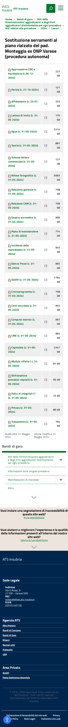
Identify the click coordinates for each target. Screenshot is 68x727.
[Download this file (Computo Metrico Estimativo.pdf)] (9, 336)
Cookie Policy (11, 718)
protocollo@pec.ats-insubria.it (19, 599)
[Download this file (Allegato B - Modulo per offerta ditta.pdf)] (9, 361)
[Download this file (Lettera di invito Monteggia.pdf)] (9, 115)
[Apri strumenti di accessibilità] (7, 720)
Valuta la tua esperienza (34, 540)
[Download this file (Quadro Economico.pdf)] (9, 217)
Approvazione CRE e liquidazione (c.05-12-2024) (21, 73)
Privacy (56, 715)
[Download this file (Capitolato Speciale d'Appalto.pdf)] (9, 347)
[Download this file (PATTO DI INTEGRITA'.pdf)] (9, 394)
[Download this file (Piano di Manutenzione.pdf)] (9, 231)
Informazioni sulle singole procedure (28, 471)
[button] (60, 460)
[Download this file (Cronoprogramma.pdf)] (9, 292)
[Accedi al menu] (60, 8)
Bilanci (6, 640)
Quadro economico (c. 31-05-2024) (22, 219)
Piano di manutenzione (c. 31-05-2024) (23, 233)
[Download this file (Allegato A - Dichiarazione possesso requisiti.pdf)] (9, 375)
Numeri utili (9, 645)
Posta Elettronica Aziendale (16, 677)
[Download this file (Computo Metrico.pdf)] (9, 319)
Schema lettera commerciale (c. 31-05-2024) (21, 161)
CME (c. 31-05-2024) (23, 336)
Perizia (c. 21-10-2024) (25, 90)
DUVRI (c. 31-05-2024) (24, 280)
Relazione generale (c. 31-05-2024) (22, 192)
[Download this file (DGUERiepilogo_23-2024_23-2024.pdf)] (9, 131)
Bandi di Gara (9, 635)
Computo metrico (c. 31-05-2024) (21, 322)
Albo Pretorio (9, 625)
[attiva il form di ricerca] (50, 8)
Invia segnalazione (34, 517)
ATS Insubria (20, 8)
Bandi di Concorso (12, 630)
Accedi (6, 672)
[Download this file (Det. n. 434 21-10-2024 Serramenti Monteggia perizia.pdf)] (9, 90)
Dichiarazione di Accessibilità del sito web (26, 715)
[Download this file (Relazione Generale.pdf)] (9, 190)
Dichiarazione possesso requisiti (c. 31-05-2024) (23, 380)
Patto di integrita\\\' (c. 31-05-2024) (22, 396)
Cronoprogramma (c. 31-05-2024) (21, 294)
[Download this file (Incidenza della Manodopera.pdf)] (9, 245)
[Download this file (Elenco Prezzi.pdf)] (9, 264)
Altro (11, 488)
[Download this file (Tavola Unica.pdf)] (9, 145)
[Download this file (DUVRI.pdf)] (9, 280)
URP (5, 654)
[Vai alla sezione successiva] (34, 498)
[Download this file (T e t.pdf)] (9, 422)
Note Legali (29, 718)
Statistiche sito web (51, 718)
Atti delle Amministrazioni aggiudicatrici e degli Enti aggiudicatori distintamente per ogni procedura (31, 460)
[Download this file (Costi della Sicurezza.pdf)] (9, 306)
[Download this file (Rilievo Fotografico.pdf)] (9, 175)
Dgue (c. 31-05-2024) (24, 131)
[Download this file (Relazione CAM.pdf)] (9, 203)
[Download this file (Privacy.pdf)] (9, 408)
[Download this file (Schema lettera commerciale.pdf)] (9, 157)
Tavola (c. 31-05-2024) (24, 145)
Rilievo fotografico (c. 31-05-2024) (22, 177)
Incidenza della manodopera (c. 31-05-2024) (21, 249)
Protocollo (8, 649)
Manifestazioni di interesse (23, 480)
